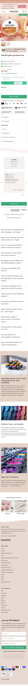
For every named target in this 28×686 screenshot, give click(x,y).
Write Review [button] (14, 203)
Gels (2, 590)
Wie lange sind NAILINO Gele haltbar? (10, 269)
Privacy (2, 577)
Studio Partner (4, 560)
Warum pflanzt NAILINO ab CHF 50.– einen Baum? (12, 310)
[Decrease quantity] (3, 90)
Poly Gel (3, 600)
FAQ (2, 555)
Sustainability (4, 565)
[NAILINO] (14, 11)
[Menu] (2, 11)
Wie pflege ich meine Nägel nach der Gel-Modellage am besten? (12, 262)
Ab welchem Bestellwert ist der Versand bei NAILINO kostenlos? (11, 287)
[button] (14, 69)
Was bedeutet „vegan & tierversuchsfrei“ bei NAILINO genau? (10, 319)
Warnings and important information (9, 558)
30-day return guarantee (7, 572)
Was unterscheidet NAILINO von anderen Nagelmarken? (11, 343)
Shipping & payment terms (7, 570)
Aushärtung (4, 125)
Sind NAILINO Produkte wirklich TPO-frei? (11, 328)
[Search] (5, 11)
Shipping (3, 73)
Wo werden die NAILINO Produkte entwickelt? (12, 302)
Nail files (3, 602)
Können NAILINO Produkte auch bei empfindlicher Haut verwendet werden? (12, 278)
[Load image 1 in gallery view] (14, 27)
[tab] (15, 210)
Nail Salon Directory (6, 562)
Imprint (2, 574)
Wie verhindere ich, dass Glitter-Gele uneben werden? (11, 254)
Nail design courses (5, 610)
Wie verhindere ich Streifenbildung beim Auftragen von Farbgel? (12, 231)
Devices (3, 607)
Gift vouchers (4, 612)
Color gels (3, 593)
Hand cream (4, 605)
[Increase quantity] (11, 90)
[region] (14, 182)
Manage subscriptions (6, 553)
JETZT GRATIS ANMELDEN (14, 647)
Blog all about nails (5, 582)
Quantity (3, 87)
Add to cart (14, 96)
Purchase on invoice (6, 567)
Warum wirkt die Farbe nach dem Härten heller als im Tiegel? (12, 238)
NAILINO (7, 679)
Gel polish (3, 595)
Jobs (2, 548)
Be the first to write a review (14, 217)
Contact (3, 550)
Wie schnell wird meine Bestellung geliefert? (12, 295)
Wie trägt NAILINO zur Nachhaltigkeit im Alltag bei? (10, 336)
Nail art (2, 598)
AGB (2, 579)
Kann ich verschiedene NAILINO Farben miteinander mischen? (11, 246)
